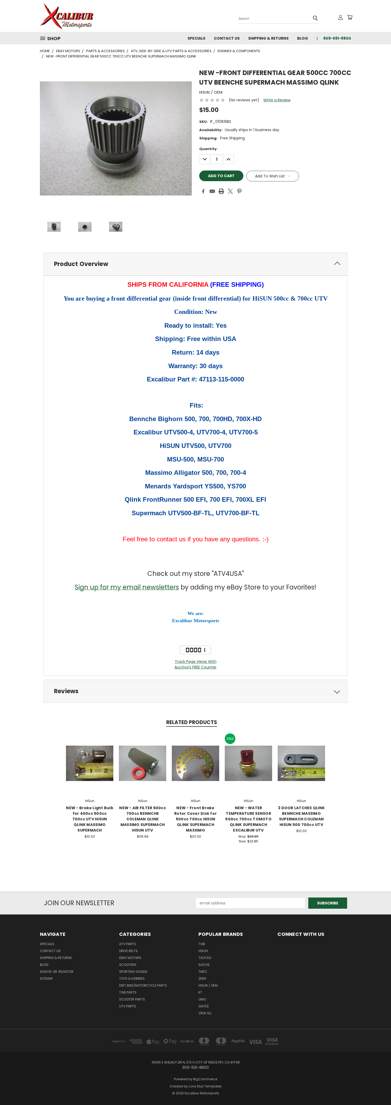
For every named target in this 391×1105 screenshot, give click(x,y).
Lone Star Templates (205, 1086)
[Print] (221, 191)
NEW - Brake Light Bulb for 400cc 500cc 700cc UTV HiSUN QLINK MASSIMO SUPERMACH (89, 819)
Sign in (46, 971)
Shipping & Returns (268, 38)
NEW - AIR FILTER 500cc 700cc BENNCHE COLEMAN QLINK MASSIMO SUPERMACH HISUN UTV (142, 819)
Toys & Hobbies (132, 978)
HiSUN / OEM (208, 985)
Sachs (204, 964)
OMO (202, 999)
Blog (302, 38)
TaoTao (204, 958)
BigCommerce (205, 1079)
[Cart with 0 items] (349, 17)
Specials (196, 38)
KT (200, 992)
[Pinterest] (239, 191)
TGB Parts (127, 992)
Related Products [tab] (191, 722)
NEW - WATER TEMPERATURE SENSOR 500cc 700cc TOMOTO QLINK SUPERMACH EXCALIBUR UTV (248, 819)
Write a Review (276, 100)
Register (66, 971)
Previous (377, 1088)
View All (205, 1013)
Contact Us (227, 38)
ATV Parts (127, 944)
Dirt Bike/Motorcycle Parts (143, 985)
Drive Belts (128, 951)
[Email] (212, 191)
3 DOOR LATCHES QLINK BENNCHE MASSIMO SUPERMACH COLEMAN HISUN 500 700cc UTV (301, 816)
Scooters (127, 964)
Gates (203, 1006)
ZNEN (202, 978)
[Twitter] (230, 191)
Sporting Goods (133, 971)
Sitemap (46, 978)
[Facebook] (203, 191)
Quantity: (208, 148)
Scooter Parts (132, 999)
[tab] (195, 264)
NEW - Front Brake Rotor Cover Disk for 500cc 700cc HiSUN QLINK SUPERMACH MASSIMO (195, 819)
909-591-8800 (337, 38)
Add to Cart (90, 767)
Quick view (89, 757)
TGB (201, 944)
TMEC (202, 971)
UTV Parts (127, 1006)
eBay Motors (130, 958)
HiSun (203, 951)
